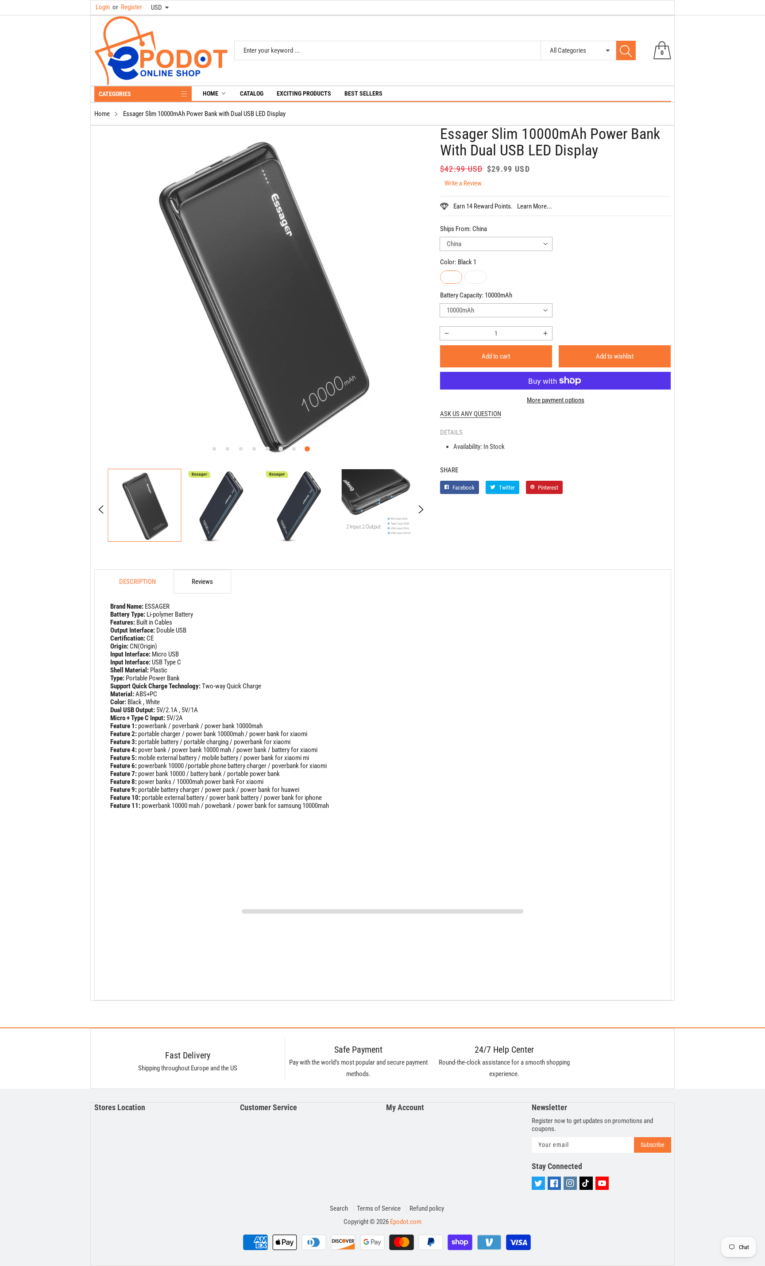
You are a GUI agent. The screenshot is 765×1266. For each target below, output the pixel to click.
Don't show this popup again (388, 719)
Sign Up (469, 699)
